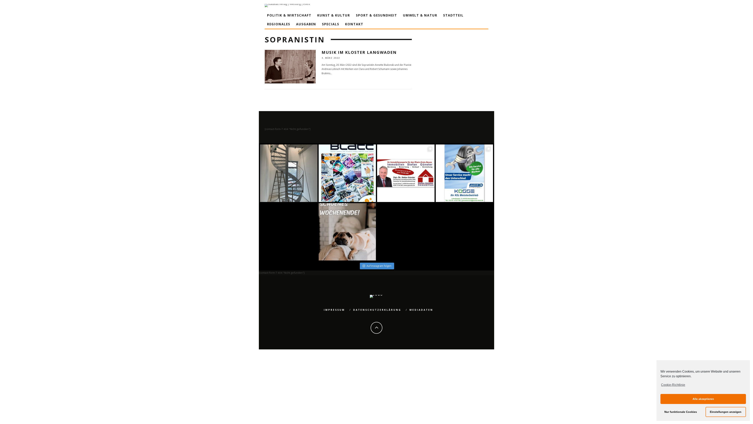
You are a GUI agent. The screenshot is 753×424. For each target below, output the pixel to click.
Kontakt (354, 24)
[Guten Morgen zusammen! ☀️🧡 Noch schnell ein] (406, 232)
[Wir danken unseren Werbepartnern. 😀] (406, 173)
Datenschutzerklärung (377, 310)
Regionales (278, 24)
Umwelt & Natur (420, 15)
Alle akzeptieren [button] (703, 398)
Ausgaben (306, 24)
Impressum (334, 310)
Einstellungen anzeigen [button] (725, 411)
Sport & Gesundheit (376, 15)
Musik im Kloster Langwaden (359, 52)
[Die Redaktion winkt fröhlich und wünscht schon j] (347, 232)
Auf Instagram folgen (378, 266)
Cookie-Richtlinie (673, 385)
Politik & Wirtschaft (289, 15)
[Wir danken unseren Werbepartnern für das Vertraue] (464, 173)
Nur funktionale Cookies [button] (680, 411)
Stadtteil (453, 15)
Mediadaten (421, 310)
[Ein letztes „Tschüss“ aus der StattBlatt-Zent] (347, 173)
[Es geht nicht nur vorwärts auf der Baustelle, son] (288, 173)
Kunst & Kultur (333, 15)
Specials (330, 24)
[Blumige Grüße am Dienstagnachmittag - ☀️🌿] (464, 232)
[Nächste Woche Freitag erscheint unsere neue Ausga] (288, 232)
